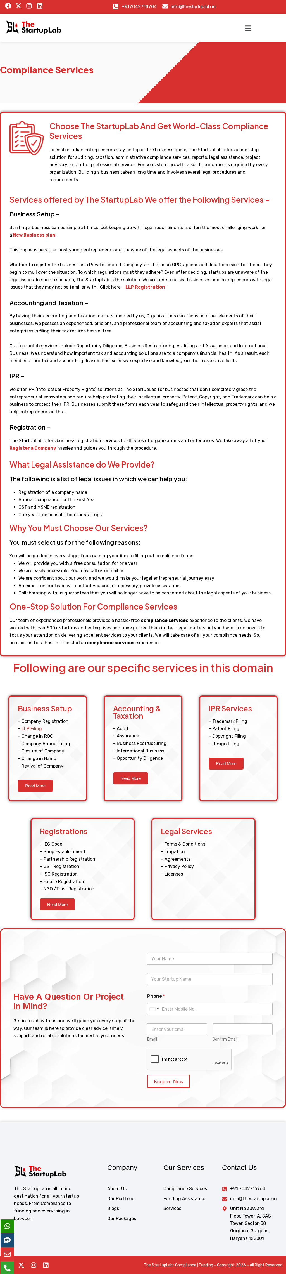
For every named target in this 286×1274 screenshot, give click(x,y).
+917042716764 (139, 6)
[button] (248, 27)
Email (152, 1039)
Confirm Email (225, 1039)
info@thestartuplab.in (193, 6)
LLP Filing (32, 728)
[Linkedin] (46, 1265)
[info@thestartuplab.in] (165, 6)
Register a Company (32, 448)
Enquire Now (168, 1081)
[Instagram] (33, 1265)
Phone (156, 996)
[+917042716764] (116, 6)
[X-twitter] (21, 1265)
